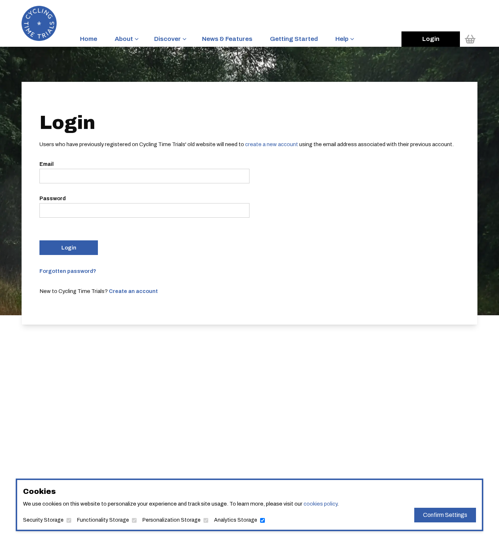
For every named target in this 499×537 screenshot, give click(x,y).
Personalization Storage (171, 520)
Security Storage (43, 520)
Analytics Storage (235, 520)
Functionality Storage (103, 520)
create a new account (271, 144)
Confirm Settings (445, 515)
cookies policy (320, 504)
